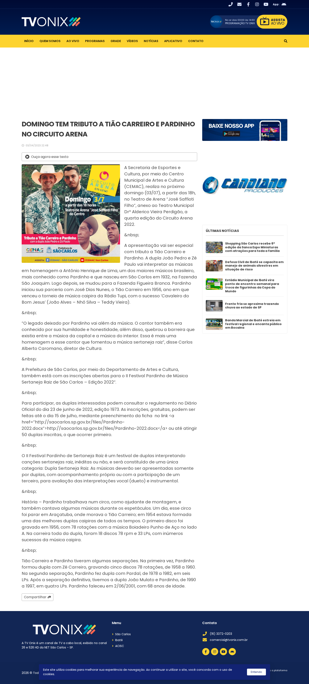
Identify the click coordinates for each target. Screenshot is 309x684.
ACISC (119, 646)
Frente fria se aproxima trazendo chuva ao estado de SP (252, 306)
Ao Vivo (72, 41)
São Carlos (123, 634)
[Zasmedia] (276, 675)
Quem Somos (50, 41)
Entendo (256, 672)
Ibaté (119, 640)
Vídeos (132, 41)
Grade (116, 41)
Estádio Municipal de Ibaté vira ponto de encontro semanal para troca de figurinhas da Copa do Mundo (252, 285)
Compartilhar (35, 597)
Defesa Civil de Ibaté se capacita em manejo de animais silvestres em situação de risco (254, 265)
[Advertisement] (154, 79)
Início (29, 41)
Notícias (151, 41)
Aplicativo (173, 41)
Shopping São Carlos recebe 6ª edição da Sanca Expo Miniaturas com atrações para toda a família (252, 247)
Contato (195, 41)
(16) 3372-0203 (221, 634)
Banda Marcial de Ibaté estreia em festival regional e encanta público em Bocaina (253, 324)
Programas (95, 41)
